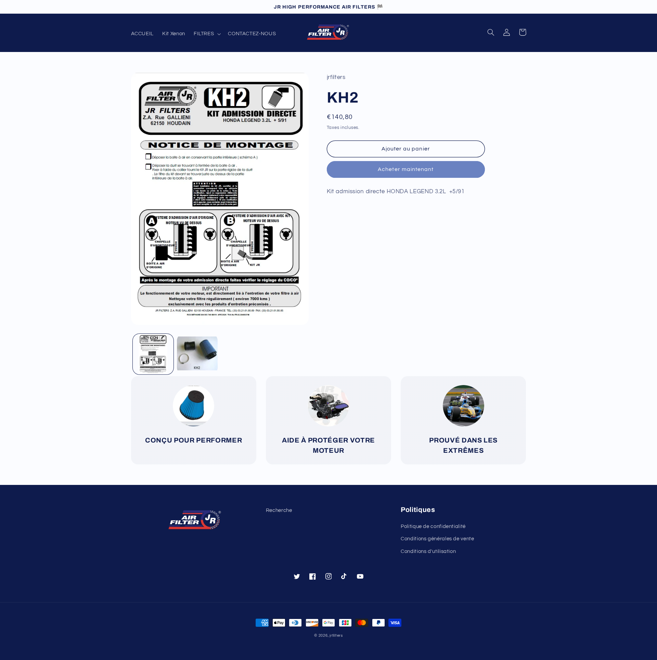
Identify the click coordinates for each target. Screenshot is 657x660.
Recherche (279, 510)
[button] (206, 33)
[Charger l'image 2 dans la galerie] (197, 354)
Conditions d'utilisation (428, 551)
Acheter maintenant (406, 169)
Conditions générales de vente (437, 538)
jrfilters (336, 635)
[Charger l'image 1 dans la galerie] (153, 354)
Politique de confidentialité (433, 526)
